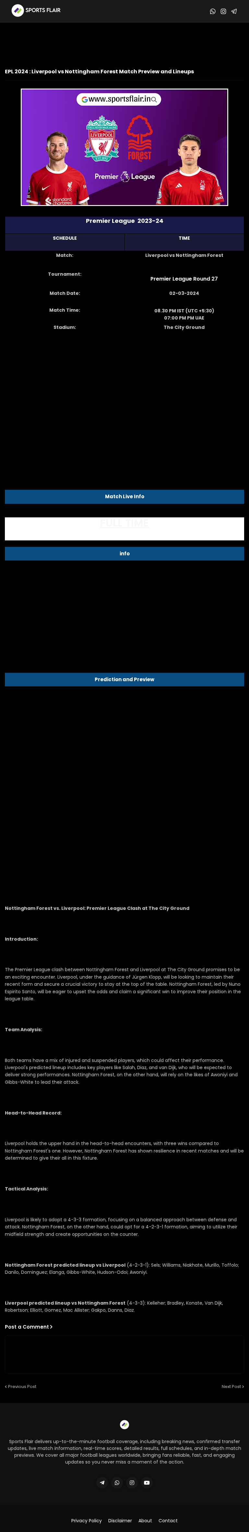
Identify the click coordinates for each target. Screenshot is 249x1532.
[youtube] (147, 1483)
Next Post (231, 1386)
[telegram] (102, 1483)
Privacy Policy (86, 1521)
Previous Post (22, 1386)
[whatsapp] (117, 1483)
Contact (168, 1521)
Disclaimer (120, 1521)
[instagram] (132, 1483)
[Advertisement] (124, 40)
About (145, 1521)
